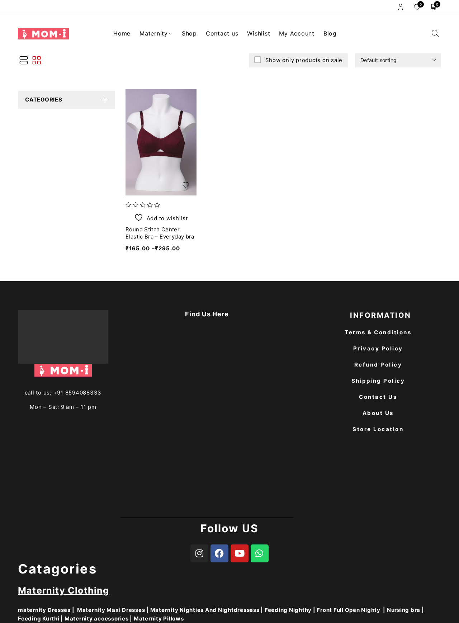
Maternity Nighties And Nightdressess (205, 610)
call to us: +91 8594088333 (63, 392)
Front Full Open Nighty (348, 610)
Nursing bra (403, 610)
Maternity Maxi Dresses (111, 610)
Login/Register (400, 7)
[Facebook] (219, 553)
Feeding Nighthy (288, 610)
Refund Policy (378, 364)
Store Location (377, 429)
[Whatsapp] (260, 553)
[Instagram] (199, 553)
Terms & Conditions (378, 332)
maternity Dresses (44, 610)
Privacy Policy (378, 348)
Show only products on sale (303, 60)
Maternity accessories (97, 618)
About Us (378, 413)
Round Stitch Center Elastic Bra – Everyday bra (160, 233)
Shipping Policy (378, 380)
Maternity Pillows (159, 618)
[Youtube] (240, 553)
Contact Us (378, 396)
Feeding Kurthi (39, 618)
